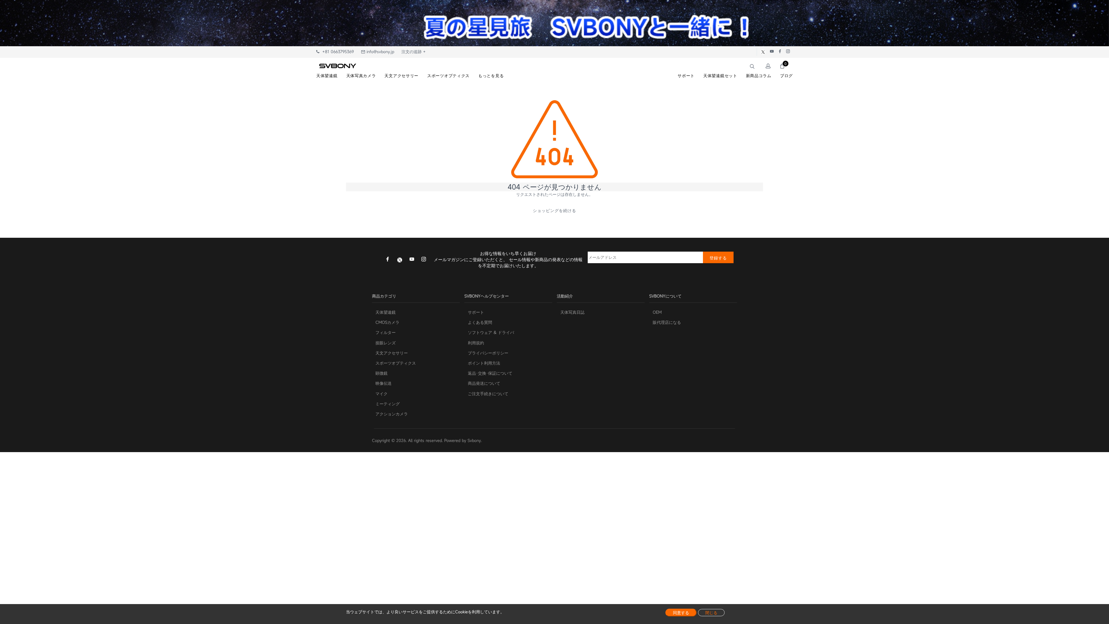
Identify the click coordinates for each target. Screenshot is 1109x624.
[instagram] (423, 260)
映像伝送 (383, 383)
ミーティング (387, 403)
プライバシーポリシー (488, 353)
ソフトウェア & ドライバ (491, 332)
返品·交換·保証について (490, 373)
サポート (476, 312)
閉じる (711, 612)
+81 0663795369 (336, 51)
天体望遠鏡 (385, 312)
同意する (681, 612)
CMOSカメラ (387, 322)
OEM (657, 312)
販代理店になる (667, 322)
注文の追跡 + (413, 51)
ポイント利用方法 (484, 363)
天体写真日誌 (572, 312)
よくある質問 (480, 322)
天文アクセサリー (391, 353)
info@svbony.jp (379, 51)
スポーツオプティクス (395, 363)
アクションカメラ (391, 414)
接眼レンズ (385, 343)
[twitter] (399, 259)
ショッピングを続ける (554, 210)
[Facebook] (387, 260)
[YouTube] (412, 260)
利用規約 (476, 343)
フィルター (385, 332)
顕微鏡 (381, 373)
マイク (381, 393)
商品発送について (484, 383)
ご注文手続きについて (488, 393)
